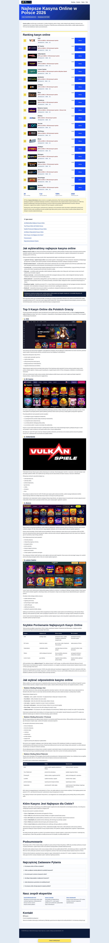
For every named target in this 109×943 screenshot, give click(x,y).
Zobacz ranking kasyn (54, 940)
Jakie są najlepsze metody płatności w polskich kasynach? (39, 870)
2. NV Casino (28, 379)
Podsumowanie (27, 238)
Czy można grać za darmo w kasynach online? (36, 874)
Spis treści (28, 219)
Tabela (82, 2)
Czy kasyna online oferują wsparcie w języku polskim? (38, 886)
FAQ (87, 2)
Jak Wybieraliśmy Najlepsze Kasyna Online (34, 223)
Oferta (80, 40)
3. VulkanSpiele (29, 437)
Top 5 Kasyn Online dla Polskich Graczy (33, 226)
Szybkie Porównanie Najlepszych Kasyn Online (35, 229)
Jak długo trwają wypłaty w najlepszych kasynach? (37, 878)
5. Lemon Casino (30, 560)
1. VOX (26, 319)
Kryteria (78, 2)
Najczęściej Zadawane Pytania (31, 241)
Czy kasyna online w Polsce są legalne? (34, 866)
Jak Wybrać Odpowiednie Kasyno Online (34, 232)
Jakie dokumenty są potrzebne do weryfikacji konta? (37, 882)
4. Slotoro (27, 503)
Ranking (73, 2)
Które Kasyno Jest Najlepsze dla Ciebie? (33, 235)
